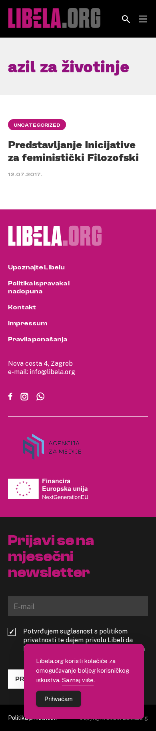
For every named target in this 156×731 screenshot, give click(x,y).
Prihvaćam (58, 698)
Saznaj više (78, 679)
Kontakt (22, 307)
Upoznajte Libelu (36, 267)
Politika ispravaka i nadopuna (39, 287)
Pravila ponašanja (37, 339)
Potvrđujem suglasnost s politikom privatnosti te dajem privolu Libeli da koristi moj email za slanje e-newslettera (84, 640)
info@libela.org (52, 372)
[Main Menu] (143, 19)
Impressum (27, 323)
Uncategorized (37, 125)
